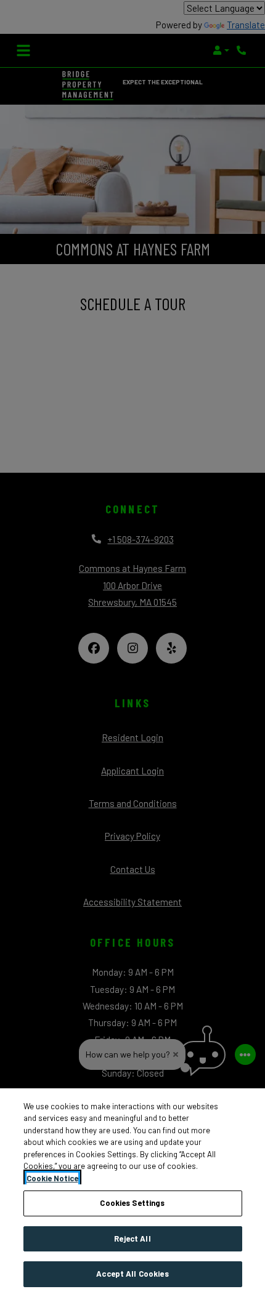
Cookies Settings (132, 1203)
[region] (132, 1192)
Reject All (132, 1238)
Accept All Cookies (132, 1274)
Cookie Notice (52, 1178)
